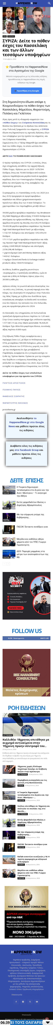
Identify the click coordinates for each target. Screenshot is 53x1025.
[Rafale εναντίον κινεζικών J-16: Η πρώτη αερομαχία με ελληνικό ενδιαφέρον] (9, 859)
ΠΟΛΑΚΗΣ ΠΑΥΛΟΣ (11, 389)
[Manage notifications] (47, 1019)
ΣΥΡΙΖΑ (45, 129)
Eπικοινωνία (26, 1015)
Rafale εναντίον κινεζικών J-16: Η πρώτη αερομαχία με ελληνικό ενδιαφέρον (33, 859)
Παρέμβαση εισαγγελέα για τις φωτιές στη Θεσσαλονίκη (32, 781)
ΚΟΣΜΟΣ (21, 864)
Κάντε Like (44, 638)
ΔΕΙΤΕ (16, 480)
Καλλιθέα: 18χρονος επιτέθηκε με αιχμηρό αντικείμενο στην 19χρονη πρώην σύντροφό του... (26, 743)
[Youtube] (36, 1001)
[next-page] (8, 563)
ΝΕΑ (4, 36)
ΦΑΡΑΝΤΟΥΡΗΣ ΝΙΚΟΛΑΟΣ (15, 403)
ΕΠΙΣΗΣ (34, 480)
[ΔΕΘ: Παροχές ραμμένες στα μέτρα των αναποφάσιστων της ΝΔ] (9, 554)
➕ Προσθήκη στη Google (26, 90)
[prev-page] (4, 563)
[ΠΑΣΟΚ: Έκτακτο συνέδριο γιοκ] (9, 529)
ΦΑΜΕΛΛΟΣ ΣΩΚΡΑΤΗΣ (14, 396)
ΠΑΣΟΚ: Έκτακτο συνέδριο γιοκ (32, 526)
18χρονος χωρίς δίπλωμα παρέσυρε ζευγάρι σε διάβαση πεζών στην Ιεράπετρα (32, 769)
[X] (30, 1001)
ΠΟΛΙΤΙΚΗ (11, 36)
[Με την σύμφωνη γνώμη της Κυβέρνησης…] (9, 517)
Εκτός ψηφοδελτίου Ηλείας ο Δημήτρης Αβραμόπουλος (31, 821)
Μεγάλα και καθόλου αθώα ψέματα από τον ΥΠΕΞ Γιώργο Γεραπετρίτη (31, 542)
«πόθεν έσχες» (10, 122)
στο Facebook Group (27, 449)
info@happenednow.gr (32, 994)
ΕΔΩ (10, 156)
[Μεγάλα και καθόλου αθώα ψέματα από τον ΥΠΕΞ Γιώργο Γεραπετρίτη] (9, 542)
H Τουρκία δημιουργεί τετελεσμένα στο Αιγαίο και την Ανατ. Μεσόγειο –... (33, 795)
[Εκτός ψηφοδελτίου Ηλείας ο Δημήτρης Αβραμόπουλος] (9, 505)
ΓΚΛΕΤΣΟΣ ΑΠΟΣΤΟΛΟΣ (14, 383)
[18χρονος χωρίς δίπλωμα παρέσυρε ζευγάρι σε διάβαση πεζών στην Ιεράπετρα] (9, 769)
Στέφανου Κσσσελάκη (33, 122)
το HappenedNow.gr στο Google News (26, 422)
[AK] (26, 696)
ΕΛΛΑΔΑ (20, 785)
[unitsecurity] (26, 619)
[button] (4, 3)
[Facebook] (16, 1001)
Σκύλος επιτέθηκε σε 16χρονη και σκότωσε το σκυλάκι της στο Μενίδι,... (33, 808)
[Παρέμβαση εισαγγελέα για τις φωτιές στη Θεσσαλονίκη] (9, 783)
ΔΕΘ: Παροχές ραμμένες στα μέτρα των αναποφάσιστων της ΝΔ (32, 554)
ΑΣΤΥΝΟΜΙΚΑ (7, 735)
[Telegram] (23, 1001)
